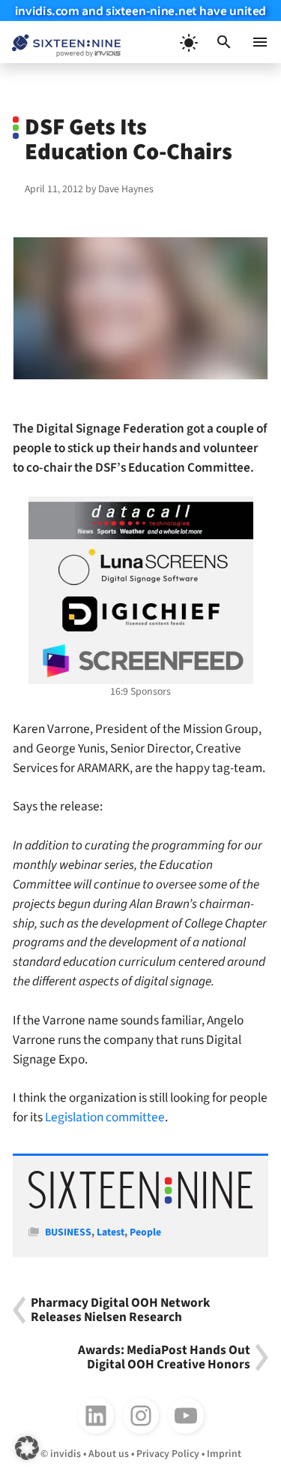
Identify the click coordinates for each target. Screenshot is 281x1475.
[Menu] (260, 42)
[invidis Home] (60, 42)
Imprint (224, 1453)
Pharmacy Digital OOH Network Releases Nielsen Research (120, 1310)
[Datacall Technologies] (140, 520)
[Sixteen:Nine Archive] (140, 1206)
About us (108, 1453)
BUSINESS (68, 1232)
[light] (188, 42)
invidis (65, 1453)
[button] (224, 42)
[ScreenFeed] (140, 661)
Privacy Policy (167, 1453)
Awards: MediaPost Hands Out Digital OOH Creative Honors (164, 1357)
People (145, 1232)
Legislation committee (104, 1117)
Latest (110, 1232)
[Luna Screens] (140, 567)
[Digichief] (140, 614)
